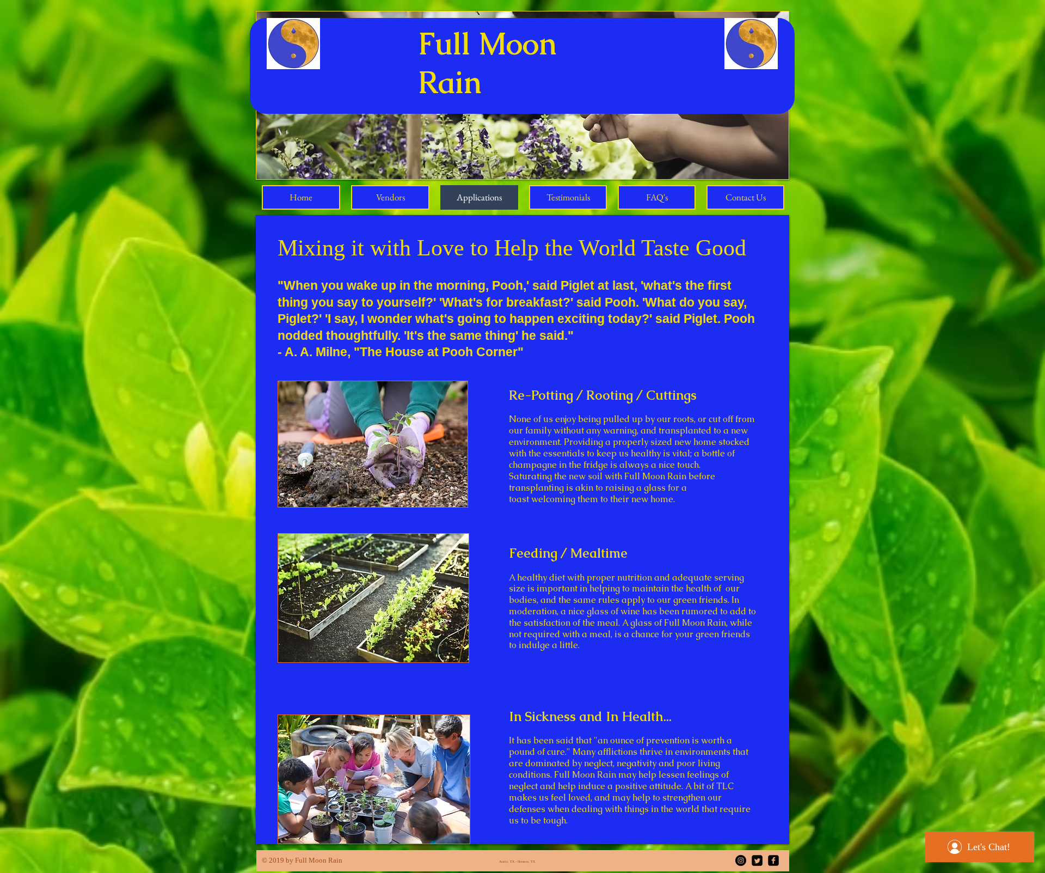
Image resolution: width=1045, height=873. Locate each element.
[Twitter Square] (757, 860)
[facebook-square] (773, 860)
